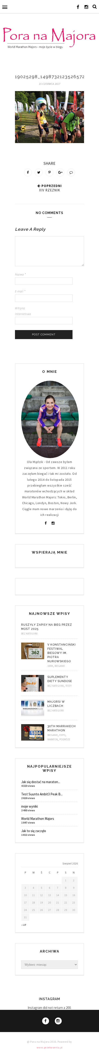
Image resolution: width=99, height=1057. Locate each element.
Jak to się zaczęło (33, 831)
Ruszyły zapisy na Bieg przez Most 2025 (46, 627)
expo (62, 735)
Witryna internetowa (23, 311)
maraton (52, 739)
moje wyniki (29, 806)
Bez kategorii (29, 633)
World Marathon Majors (37, 818)
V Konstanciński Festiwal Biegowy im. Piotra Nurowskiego (61, 653)
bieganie (60, 666)
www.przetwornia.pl (50, 1047)
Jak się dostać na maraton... (40, 782)
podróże (64, 739)
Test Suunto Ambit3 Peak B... (42, 794)
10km (50, 666)
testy (68, 685)
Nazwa (20, 274)
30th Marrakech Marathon (61, 728)
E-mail (20, 291)
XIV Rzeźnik (49, 190)
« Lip (23, 924)
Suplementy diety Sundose (59, 679)
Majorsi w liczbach (56, 704)
